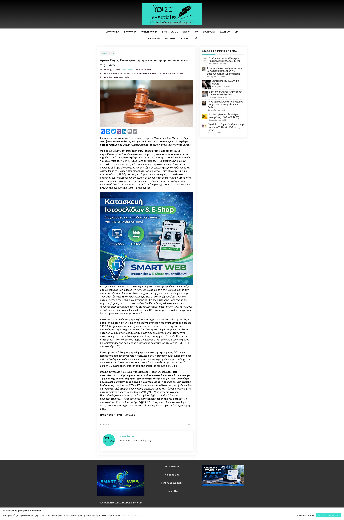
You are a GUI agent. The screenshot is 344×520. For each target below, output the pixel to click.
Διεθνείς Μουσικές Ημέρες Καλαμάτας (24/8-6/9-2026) (224, 116)
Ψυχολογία (130, 32)
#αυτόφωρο (143, 73)
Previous (104, 424)
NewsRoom (128, 70)
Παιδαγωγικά (153, 38)
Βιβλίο (186, 32)
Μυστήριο (170, 38)
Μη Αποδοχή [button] (334, 515)
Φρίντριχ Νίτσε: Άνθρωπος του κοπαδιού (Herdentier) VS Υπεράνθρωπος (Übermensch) (224, 71)
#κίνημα (104, 77)
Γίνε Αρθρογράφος (172, 482)
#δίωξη (179, 73)
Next (190, 424)
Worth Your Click (204, 32)
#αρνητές (131, 73)
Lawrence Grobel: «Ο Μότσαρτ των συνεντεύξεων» (226, 93)
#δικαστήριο (156, 73)
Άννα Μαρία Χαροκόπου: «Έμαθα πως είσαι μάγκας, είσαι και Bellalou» (225, 104)
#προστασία (123, 77)
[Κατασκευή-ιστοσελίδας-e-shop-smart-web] (146, 238)
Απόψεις (186, 38)
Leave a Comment (143, 70)
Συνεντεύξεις (170, 32)
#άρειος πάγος (118, 73)
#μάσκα (112, 77)
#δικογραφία (169, 73)
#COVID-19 (105, 73)
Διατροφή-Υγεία (229, 32)
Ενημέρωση (108, 53)
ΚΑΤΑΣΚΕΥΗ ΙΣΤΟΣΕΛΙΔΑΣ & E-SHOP (121, 502)
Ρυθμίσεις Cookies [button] (305, 515)
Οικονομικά (112, 32)
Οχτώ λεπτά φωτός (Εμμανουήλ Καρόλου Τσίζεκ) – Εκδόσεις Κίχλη (226, 127)
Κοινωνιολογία (149, 32)
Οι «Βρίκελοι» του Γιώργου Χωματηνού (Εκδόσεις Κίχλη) (225, 59)
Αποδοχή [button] (321, 515)
